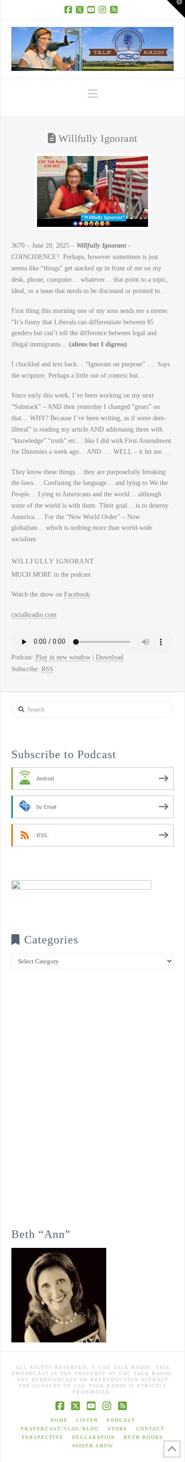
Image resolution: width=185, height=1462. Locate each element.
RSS (47, 669)
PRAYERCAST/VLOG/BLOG (60, 1428)
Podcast (121, 1420)
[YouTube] (92, 9)
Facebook (77, 594)
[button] (93, 94)
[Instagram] (104, 9)
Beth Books (143, 1437)
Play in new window (63, 657)
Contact (150, 1428)
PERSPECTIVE (43, 1437)
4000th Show (92, 1445)
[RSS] (115, 9)
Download (109, 657)
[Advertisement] (92, 1105)
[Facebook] (69, 9)
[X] (81, 9)
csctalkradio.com (33, 614)
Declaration (93, 1437)
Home (59, 1420)
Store (118, 1428)
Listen (87, 1420)
